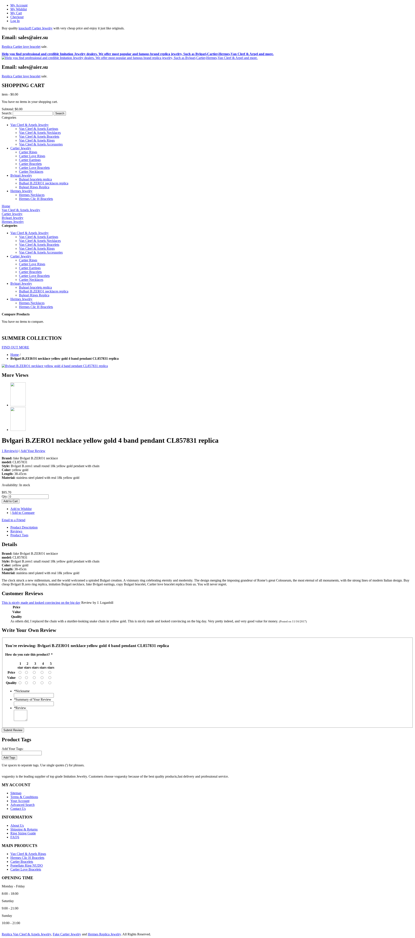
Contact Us (18, 808)
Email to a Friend (13, 520)
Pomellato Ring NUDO (26, 865)
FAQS (14, 837)
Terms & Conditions (24, 797)
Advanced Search (22, 805)
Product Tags (19, 535)
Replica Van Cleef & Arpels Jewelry (26, 934)
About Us (17, 825)
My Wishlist (18, 9)
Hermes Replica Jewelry (104, 934)
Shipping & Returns (24, 829)
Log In (15, 21)
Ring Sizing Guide (23, 833)
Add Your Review (33, 451)
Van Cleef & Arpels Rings (28, 854)
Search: (7, 113)
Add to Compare (23, 513)
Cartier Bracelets (21, 861)
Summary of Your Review (32, 699)
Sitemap (15, 793)
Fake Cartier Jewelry (67, 934)
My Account (18, 5)
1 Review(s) (10, 451)
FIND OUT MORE (15, 347)
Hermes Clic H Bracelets (27, 858)
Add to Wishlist (21, 509)
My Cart (16, 13)
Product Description (24, 527)
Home (14, 354)
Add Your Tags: (12, 749)
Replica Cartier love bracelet (21, 46)
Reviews (16, 531)
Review (20, 708)
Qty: (5, 496)
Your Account (19, 801)
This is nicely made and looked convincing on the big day (41, 602)
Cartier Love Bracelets (25, 869)
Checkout (17, 17)
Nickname (22, 691)
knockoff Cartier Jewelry (36, 28)
